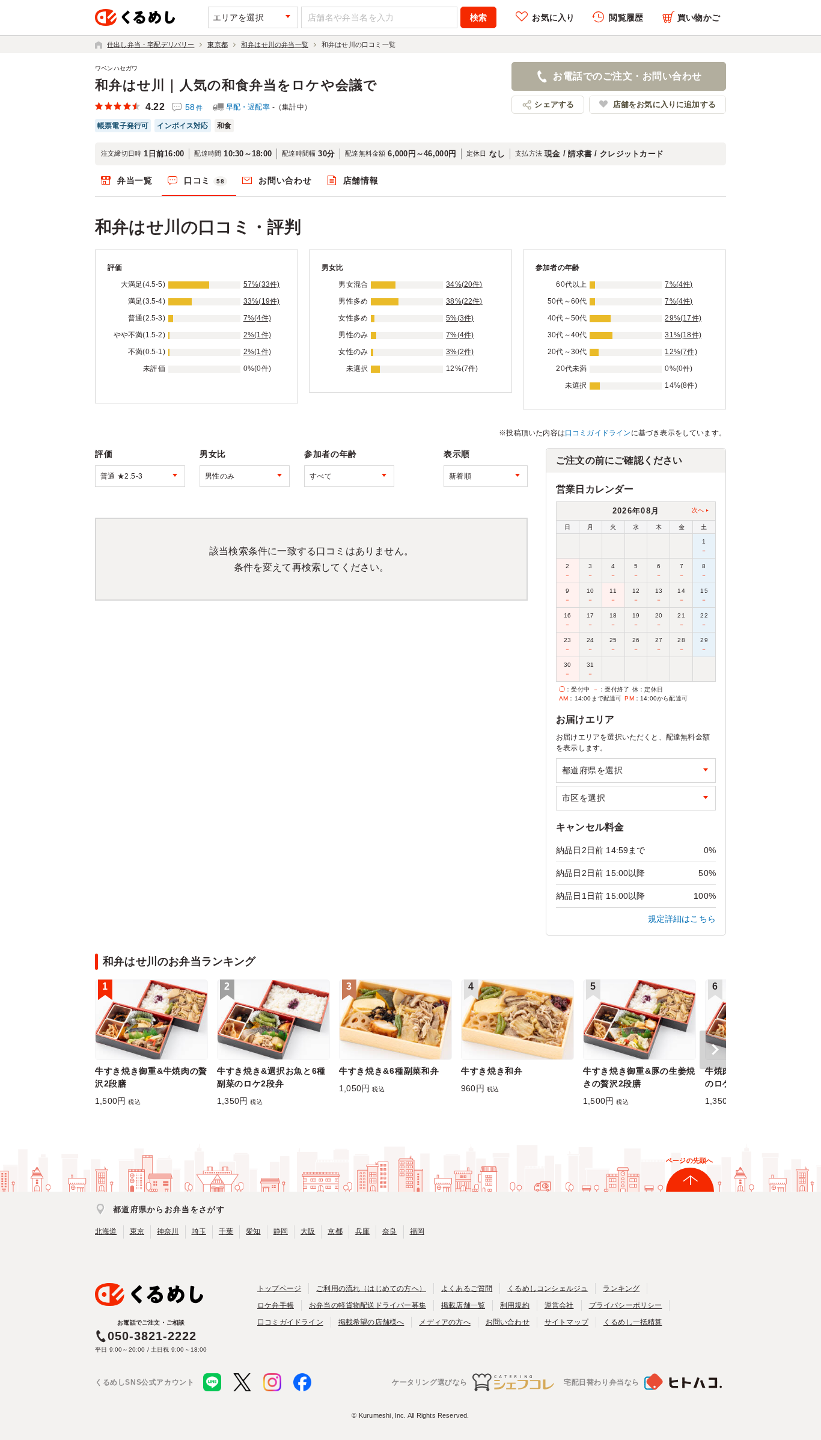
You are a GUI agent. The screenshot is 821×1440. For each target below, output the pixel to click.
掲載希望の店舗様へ (371, 1322)
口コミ (204, 180)
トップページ (279, 1288)
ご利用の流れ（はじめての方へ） (371, 1288)
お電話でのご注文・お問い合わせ (627, 76)
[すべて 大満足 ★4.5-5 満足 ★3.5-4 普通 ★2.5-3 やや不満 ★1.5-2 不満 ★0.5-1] (140, 476)
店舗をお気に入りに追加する (664, 104)
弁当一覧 (135, 180)
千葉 (226, 1231)
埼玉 (199, 1231)
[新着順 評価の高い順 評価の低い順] (486, 476)
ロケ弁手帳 (275, 1305)
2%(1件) (257, 335)
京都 (335, 1231)
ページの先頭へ (689, 1160)
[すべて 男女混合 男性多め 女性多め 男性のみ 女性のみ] (245, 476)
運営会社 (559, 1305)
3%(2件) (460, 352)
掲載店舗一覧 (463, 1305)
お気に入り (553, 17)
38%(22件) (464, 301)
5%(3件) (460, 318)
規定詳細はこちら (682, 919)
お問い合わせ (284, 180)
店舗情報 (361, 180)
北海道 (106, 1231)
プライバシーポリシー (625, 1305)
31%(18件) (683, 335)
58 (194, 107)
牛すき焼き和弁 (492, 1071)
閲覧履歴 (626, 17)
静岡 (280, 1231)
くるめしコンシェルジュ (547, 1288)
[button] (713, 1050)
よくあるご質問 (466, 1288)
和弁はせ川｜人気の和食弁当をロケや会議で (236, 85)
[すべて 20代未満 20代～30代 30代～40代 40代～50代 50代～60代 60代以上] (349, 476)
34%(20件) (464, 284)
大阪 (308, 1231)
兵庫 (362, 1231)
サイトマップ (566, 1322)
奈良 (389, 1231)
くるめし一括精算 (632, 1322)
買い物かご (698, 17)
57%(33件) (261, 284)
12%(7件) (681, 352)
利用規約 (515, 1305)
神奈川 (168, 1231)
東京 (137, 1231)
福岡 (417, 1231)
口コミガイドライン (598, 433)
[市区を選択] (636, 798)
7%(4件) (257, 318)
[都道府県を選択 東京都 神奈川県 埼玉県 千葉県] (636, 770)
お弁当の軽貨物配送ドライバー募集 (367, 1305)
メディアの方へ (444, 1322)
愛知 (253, 1231)
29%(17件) (683, 318)
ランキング (621, 1288)
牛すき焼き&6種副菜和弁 (389, 1071)
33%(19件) (261, 301)
